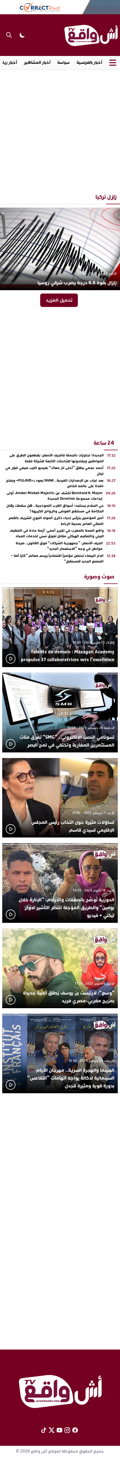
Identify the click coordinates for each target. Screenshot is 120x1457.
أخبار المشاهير (37, 62)
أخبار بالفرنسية (89, 62)
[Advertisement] (60, 129)
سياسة (63, 62)
